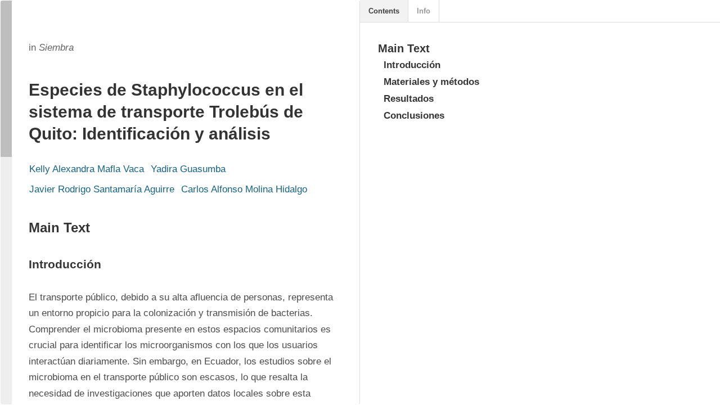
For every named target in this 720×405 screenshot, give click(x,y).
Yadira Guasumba (188, 169)
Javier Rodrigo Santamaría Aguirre (101, 189)
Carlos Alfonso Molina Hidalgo (244, 189)
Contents (383, 11)
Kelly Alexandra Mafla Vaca (86, 169)
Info (423, 11)
